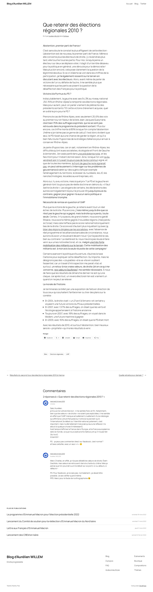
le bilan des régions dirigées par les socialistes (75, 228)
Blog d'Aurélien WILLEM (19, 3)
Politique (66, 36)
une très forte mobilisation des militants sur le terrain (73, 244)
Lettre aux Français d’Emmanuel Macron (27, 528)
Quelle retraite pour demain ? (131, 375)
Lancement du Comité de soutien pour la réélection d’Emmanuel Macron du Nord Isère (51, 521)
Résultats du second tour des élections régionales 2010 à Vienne (37, 375)
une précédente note (89, 153)
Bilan (45, 354)
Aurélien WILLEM (54, 36)
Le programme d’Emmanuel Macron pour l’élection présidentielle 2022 (43, 514)
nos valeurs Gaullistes (65, 269)
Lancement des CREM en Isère (22, 535)
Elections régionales (56, 354)
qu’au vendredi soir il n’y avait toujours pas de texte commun (76, 158)
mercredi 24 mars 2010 (57, 401)
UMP (67, 354)
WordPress (142, 586)
